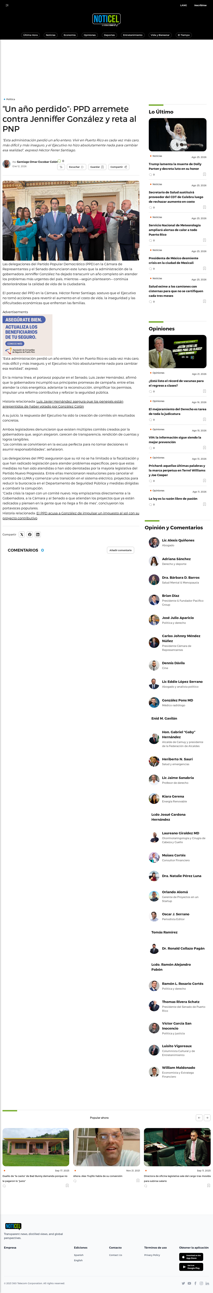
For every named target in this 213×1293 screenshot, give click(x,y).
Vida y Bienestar (160, 35)
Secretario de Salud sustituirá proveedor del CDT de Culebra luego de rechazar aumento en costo (176, 196)
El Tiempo (184, 35)
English (78, 1260)
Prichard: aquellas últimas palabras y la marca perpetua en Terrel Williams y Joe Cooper (177, 470)
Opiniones (90, 35)
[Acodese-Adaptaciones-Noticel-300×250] (70, 335)
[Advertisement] (106, 64)
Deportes (109, 35)
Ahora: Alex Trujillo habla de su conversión (27, 1176)
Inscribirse (200, 5)
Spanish (78, 1255)
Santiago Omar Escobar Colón (37, 161)
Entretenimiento (132, 35)
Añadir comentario (120, 550)
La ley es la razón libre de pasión (173, 498)
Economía (70, 35)
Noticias (50, 35)
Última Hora (30, 35)
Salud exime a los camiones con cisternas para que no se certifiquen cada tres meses (176, 291)
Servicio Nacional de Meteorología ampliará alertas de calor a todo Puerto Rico (175, 229)
